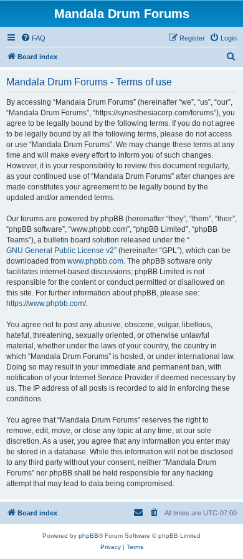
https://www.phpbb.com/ (46, 303)
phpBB (88, 535)
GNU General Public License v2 (60, 250)
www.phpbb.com (95, 261)
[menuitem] (33, 38)
